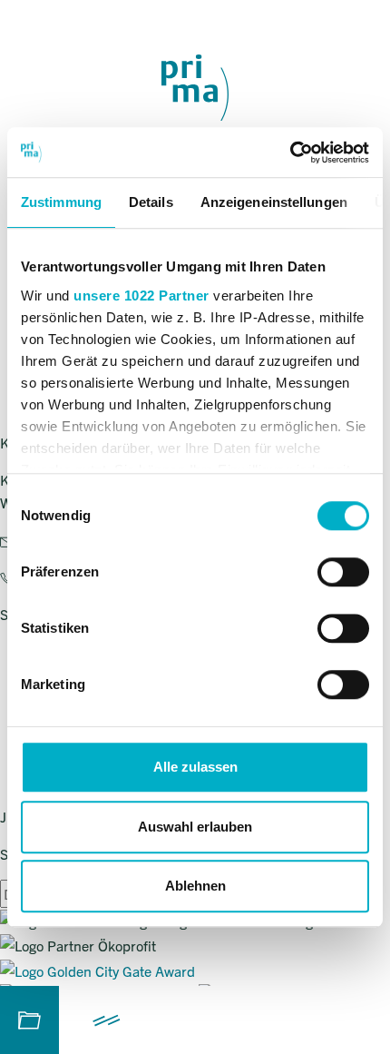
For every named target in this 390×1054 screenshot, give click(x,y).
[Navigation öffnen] (107, 1020)
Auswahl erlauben (195, 826)
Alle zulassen (195, 766)
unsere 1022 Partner (141, 295)
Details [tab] (151, 202)
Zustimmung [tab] (61, 202)
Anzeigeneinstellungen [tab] (273, 202)
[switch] (343, 571)
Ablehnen (195, 885)
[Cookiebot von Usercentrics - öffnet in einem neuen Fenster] (289, 152)
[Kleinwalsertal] (195, 87)
